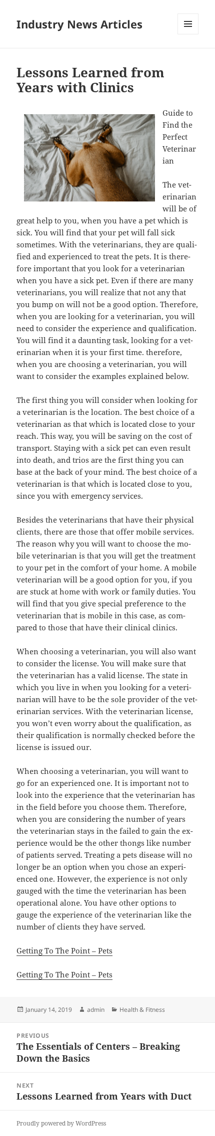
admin (95, 1009)
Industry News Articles (79, 23)
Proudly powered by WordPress (61, 1123)
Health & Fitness (142, 1009)
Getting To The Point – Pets (64, 950)
